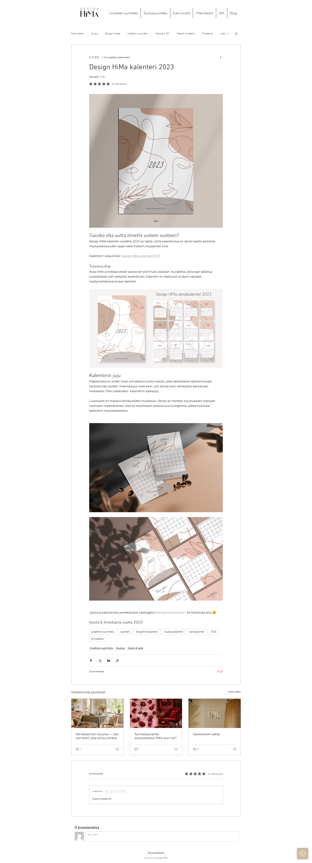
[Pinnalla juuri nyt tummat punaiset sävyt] (156, 713)
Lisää (222, 33)
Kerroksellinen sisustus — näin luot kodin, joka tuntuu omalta (97, 736)
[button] (236, 33)
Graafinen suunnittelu (137, 33)
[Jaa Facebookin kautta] (91, 660)
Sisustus (94, 33)
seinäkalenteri (197, 631)
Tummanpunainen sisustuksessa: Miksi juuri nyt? (155, 736)
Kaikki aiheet (77, 33)
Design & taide (112, 33)
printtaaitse (98, 639)
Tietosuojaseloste (156, 852)
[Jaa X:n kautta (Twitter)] (99, 660)
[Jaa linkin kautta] (117, 660)
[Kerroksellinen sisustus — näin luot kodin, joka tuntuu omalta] (97, 713)
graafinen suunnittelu (103, 631)
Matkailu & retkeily (186, 33)
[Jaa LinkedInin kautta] (108, 660)
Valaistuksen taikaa (206, 734)
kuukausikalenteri (173, 631)
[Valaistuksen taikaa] (214, 713)
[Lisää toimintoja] (220, 57)
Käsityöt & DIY (162, 33)
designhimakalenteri (147, 631)
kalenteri (125, 631)
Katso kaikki (234, 691)
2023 (213, 631)
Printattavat (207, 33)
